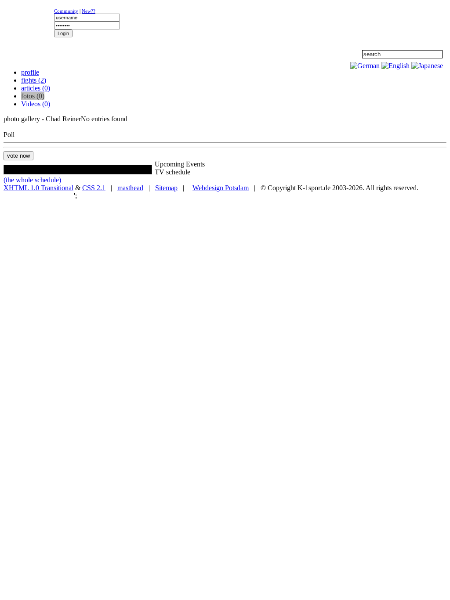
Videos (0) (35, 104)
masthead (130, 188)
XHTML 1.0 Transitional (38, 188)
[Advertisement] (111, 64)
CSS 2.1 (93, 188)
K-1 (86, 54)
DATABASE (251, 54)
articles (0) (35, 88)
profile (30, 72)
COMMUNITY (306, 54)
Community (66, 11)
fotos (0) (32, 96)
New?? (88, 11)
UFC (140, 54)
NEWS (31, 54)
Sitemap (166, 188)
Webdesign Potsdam (220, 188)
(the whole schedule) (32, 180)
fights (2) (33, 80)
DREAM (196, 54)
